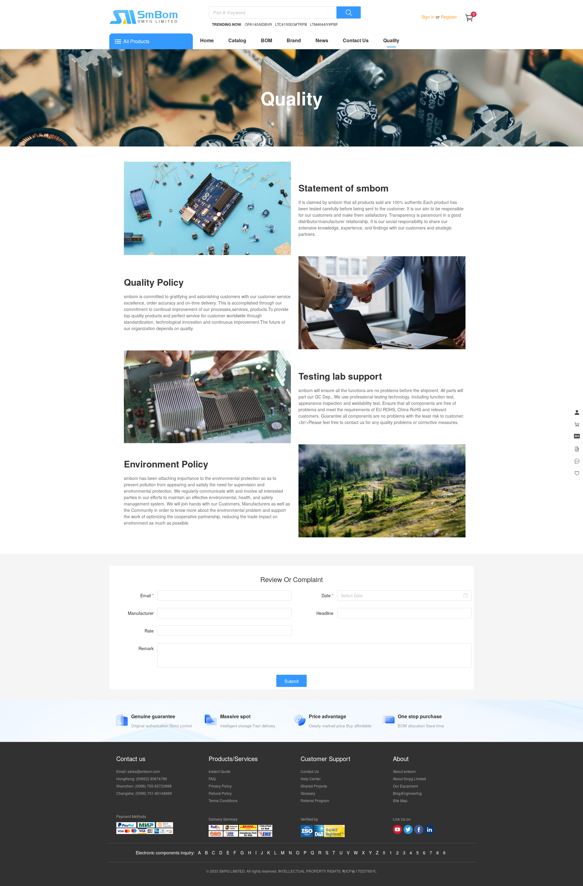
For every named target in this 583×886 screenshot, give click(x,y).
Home (207, 40)
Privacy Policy (220, 785)
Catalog (237, 40)
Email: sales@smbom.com (138, 771)
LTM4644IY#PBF (324, 24)
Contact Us (356, 40)
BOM (266, 40)
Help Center (311, 778)
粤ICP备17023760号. (359, 871)
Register (448, 17)
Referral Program (315, 800)
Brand (294, 40)
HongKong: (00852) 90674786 (141, 778)
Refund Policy (220, 793)
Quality (391, 40)
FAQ (212, 778)
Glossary (308, 793)
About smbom (404, 771)
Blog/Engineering (407, 793)
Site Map (400, 800)
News (321, 40)
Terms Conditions (223, 800)
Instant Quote (219, 771)
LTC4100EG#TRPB (291, 24)
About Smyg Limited (409, 778)
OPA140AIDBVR (258, 24)
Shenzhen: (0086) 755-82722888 (144, 785)
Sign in (428, 17)
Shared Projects (314, 785)
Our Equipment (405, 785)
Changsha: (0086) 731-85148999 (144, 793)
